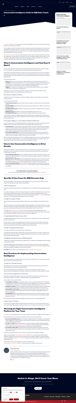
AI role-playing (41, 194)
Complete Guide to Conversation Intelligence (13, 343)
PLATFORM (46, 396)
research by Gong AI (16, 160)
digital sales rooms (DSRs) (19, 337)
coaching (27, 51)
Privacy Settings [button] (33, 401)
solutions (52, 396)
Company (40, 6)
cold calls (22, 138)
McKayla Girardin (14, 348)
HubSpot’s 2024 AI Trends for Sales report (17, 324)
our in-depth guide (42, 172)
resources (57, 396)
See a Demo (72, 6)
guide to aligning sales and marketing (33, 249)
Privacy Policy (29, 401)
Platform (16, 6)
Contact (63, 2)
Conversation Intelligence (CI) (10, 44)
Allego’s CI (31, 335)
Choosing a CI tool (7, 314)
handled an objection (24, 164)
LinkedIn (13, 359)
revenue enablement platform (21, 335)
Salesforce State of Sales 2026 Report (18, 210)
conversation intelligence (9, 10)
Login (71, 2)
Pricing (27, 6)
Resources (33, 6)
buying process (43, 284)
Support (67, 2)
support (68, 396)
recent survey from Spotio (10, 54)
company (63, 396)
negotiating (12, 296)
